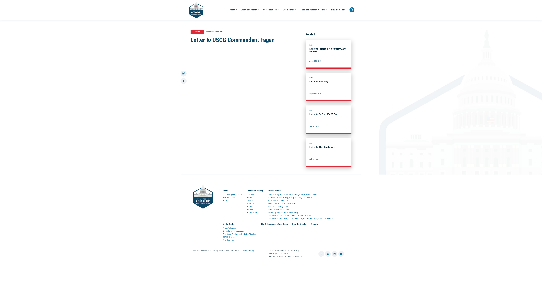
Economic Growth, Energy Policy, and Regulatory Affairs (290, 197)
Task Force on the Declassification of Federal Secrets (289, 215)
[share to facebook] (184, 81)
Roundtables (252, 212)
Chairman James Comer (232, 194)
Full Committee (229, 197)
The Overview (228, 240)
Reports (250, 206)
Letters (250, 200)
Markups (250, 203)
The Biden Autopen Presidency (313, 10)
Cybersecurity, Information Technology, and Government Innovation (296, 194)
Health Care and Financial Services (282, 203)
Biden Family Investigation (233, 231)
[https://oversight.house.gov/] (194, 10)
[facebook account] (321, 254)
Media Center (289, 10)
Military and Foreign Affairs (279, 206)
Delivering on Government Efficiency (283, 212)
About (232, 10)
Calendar (250, 194)
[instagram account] (334, 254)
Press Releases (229, 228)
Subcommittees (270, 10)
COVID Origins (228, 237)
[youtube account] (341, 254)
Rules (225, 200)
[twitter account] (328, 254)
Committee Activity (249, 10)
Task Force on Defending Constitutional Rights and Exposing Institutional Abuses (301, 218)
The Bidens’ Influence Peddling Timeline (239, 234)
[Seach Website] (352, 9)
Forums (250, 209)
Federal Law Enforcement (278, 209)
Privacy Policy (248, 250)
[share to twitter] (184, 74)
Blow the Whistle (338, 10)
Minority (314, 224)
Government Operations (278, 200)
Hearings (250, 197)
